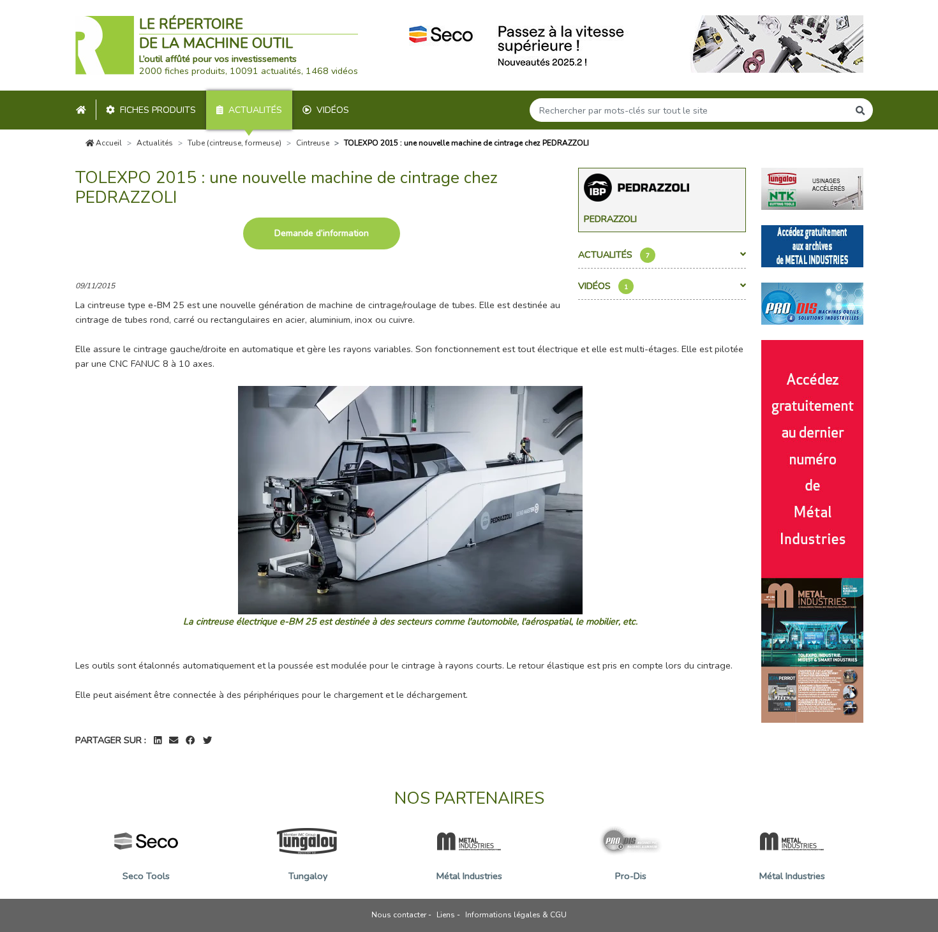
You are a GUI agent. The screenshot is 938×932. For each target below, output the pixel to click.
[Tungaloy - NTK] (812, 187)
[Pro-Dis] (812, 302)
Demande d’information (321, 233)
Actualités (255, 110)
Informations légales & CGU (516, 915)
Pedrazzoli (610, 218)
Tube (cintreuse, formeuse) (234, 143)
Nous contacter (398, 915)
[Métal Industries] (812, 245)
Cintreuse (312, 143)
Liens (445, 915)
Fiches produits (158, 110)
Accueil (108, 143)
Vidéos (332, 110)
